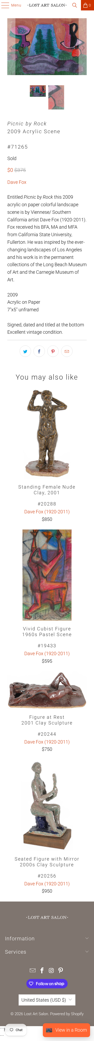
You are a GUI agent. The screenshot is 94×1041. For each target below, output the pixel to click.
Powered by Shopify (67, 1014)
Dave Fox (16, 182)
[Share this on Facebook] (39, 351)
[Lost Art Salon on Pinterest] (61, 971)
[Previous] (11, 47)
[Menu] (2, 5)
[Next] (83, 47)
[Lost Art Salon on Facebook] (42, 971)
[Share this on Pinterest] (53, 351)
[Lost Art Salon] (47, 5)
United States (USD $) (43, 1000)
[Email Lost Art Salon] (33, 971)
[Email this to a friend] (67, 351)
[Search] (75, 5)
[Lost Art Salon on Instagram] (51, 971)
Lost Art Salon (36, 1014)
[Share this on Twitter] (25, 351)
